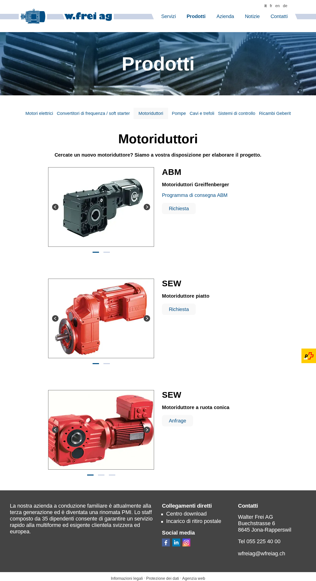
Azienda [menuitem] (225, 16)
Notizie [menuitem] (252, 16)
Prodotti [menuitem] (196, 16)
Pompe (179, 113)
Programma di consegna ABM (195, 195)
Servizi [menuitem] (168, 16)
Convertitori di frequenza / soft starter (93, 113)
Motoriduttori (150, 113)
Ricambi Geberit (275, 113)
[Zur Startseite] (66, 16)
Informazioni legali (127, 578)
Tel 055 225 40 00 (259, 541)
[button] (166, 542)
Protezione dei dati (163, 578)
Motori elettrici (39, 113)
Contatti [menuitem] (279, 16)
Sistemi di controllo (236, 113)
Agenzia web (193, 578)
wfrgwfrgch (261, 553)
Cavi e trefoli (202, 113)
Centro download (186, 514)
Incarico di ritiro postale (193, 521)
